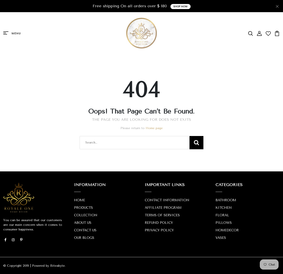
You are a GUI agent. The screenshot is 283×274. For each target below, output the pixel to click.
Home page (154, 128)
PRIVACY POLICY (159, 230)
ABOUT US (82, 223)
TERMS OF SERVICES (162, 215)
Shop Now (180, 6)
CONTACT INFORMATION (167, 200)
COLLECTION (85, 215)
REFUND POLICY (159, 223)
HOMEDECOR (227, 230)
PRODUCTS (83, 208)
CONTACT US (85, 230)
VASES (221, 238)
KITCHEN (224, 208)
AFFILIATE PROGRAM (163, 208)
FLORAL (222, 215)
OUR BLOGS (84, 238)
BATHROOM (226, 200)
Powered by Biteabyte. (48, 266)
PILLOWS (224, 223)
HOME (79, 200)
